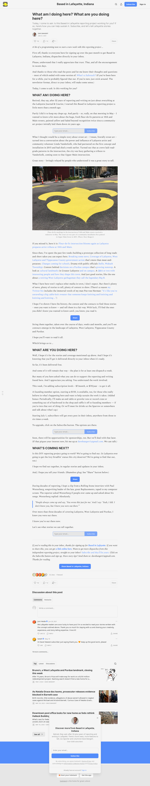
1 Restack (59, 575)
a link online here (64, 549)
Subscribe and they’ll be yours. (95, 552)
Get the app (86, 775)
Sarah (40, 639)
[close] (97, 718)
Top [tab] (35, 664)
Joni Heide (42, 621)
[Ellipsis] (116, 621)
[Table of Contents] (2, 393)
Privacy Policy (92, 763)
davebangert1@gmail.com (90, 441)
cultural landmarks (49, 270)
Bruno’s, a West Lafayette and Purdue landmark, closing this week (62, 672)
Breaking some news (79, 256)
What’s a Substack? (86, 75)
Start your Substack (69, 775)
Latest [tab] (41, 664)
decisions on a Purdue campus (75, 267)
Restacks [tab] (47, 600)
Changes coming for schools (55, 263)
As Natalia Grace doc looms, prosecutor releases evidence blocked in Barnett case (63, 693)
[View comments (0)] (54, 706)
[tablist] (42, 599)
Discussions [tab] (50, 664)
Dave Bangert (43, 33)
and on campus (87, 270)
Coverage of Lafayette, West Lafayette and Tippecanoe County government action (75, 258)
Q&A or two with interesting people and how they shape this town (73, 272)
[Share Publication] (121, 4)
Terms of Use (86, 761)
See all (37, 734)
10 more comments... (40, 652)
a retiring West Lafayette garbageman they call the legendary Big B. (72, 278)
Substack (63, 781)
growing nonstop (104, 267)
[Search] (116, 4)
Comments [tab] (38, 600)
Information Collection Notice (74, 763)
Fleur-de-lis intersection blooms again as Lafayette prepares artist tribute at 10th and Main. (70, 245)
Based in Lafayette (96, 545)
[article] (75, 677)
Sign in (143, 4)
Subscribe (130, 4)
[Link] (29, 95)
